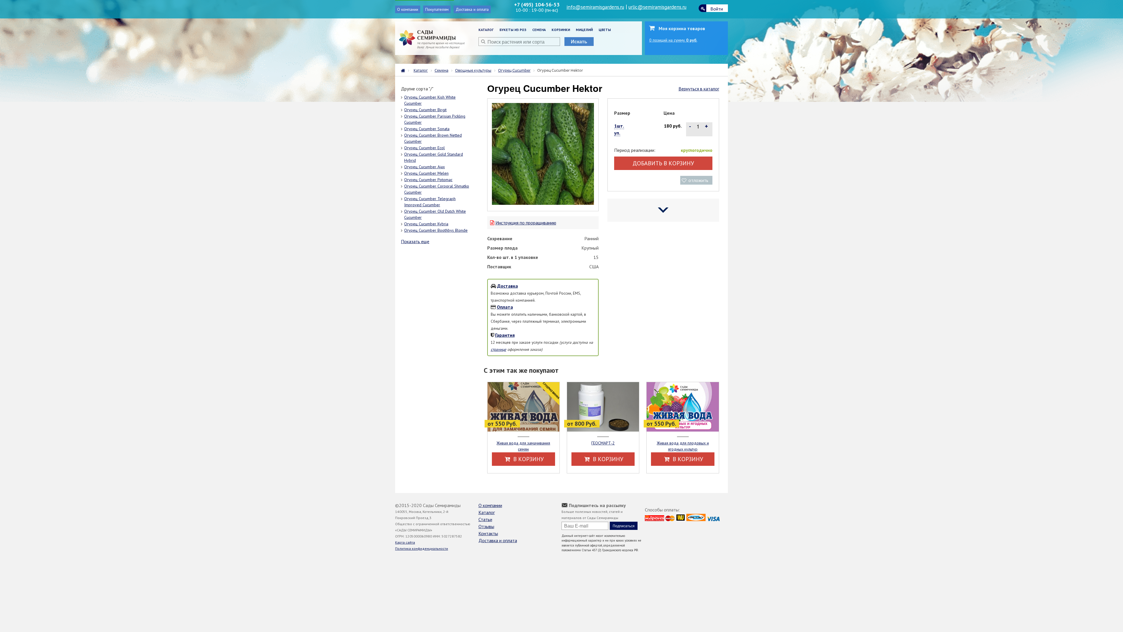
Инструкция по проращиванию (525, 223)
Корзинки (561, 30)
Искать (579, 41)
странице (498, 349)
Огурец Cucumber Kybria (426, 223)
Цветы (605, 30)
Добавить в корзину (663, 163)
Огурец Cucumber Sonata (426, 128)
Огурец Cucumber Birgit (425, 109)
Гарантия (505, 335)
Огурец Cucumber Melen (426, 173)
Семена (539, 30)
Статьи (485, 519)
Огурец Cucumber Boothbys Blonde (436, 230)
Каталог (486, 30)
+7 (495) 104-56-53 (536, 4)
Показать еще (415, 241)
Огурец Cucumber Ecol (424, 147)
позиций (673, 40)
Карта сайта (405, 542)
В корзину (528, 459)
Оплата (505, 307)
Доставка (507, 286)
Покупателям (437, 9)
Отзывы (486, 526)
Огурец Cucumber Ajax (424, 166)
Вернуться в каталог (698, 89)
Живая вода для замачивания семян (523, 446)
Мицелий (584, 30)
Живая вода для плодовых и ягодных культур (683, 446)
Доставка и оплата (472, 9)
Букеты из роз (513, 30)
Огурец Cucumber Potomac (428, 179)
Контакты (488, 533)
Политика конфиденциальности (421, 548)
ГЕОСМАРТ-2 (603, 443)
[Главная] (404, 70)
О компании (407, 9)
